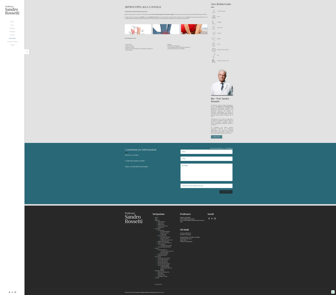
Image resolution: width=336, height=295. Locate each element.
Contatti (157, 278)
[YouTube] (12, 292)
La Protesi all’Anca (162, 250)
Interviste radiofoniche (163, 272)
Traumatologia (161, 244)
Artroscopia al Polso (163, 261)
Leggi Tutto (217, 137)
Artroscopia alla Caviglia (164, 264)
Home (156, 217)
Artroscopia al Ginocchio (164, 258)
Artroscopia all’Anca (163, 262)
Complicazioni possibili (166, 245)
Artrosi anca (161, 230)
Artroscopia (158, 257)
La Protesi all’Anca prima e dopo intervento (167, 252)
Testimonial (161, 223)
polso (218, 44)
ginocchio (220, 28)
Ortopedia (157, 229)
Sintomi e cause (164, 233)
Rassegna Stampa (159, 271)
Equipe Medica (161, 222)
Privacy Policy (158, 284)
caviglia (219, 22)
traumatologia (221, 11)
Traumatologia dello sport (164, 247)
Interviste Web (161, 275)
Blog (156, 219)
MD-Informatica (160, 293)
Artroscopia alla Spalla (163, 265)
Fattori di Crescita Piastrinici (165, 243)
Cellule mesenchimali (163, 241)
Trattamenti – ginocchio (166, 240)
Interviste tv (161, 273)
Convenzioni (161, 227)
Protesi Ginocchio (162, 255)
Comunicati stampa (163, 226)
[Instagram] (15, 292)
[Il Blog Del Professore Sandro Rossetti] (12, 10)
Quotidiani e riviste (162, 276)
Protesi (157, 248)
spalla (218, 39)
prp (218, 55)
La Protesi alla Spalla (163, 254)
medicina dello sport (223, 61)
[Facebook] (9, 292)
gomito (219, 33)
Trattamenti (163, 234)
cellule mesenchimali (223, 50)
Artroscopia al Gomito (163, 259)
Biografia (157, 220)
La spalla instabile (164, 266)
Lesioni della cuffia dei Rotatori (166, 268)
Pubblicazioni (161, 224)
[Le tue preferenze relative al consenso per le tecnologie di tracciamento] (333, 292)
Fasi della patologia (165, 231)
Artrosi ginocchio (162, 236)
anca (218, 17)
